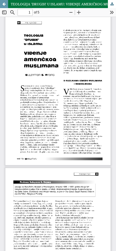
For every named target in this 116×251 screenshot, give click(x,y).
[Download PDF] (112, 4)
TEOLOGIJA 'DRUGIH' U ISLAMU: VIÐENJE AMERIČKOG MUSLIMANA (63, 4)
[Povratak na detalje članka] (4, 4)
